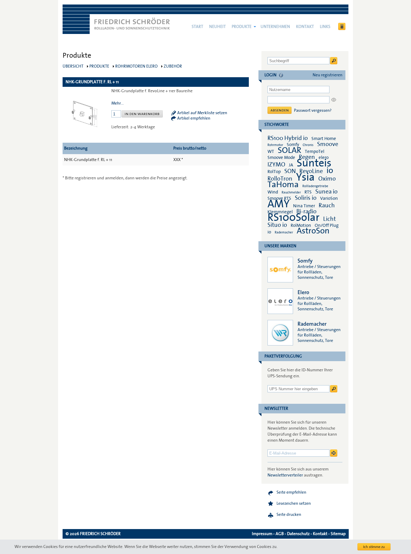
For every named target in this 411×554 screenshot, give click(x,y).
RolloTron (279, 178)
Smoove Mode (281, 157)
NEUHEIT (217, 26)
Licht (329, 219)
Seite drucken (289, 514)
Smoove (327, 144)
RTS (308, 192)
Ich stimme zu (374, 547)
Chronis (308, 145)
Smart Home (323, 138)
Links (325, 26)
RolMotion (301, 225)
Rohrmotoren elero (136, 66)
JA (291, 165)
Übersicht (73, 66)
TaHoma (283, 185)
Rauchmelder (291, 192)
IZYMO (276, 164)
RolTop (274, 171)
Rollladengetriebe (315, 186)
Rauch (327, 205)
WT (270, 151)
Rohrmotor (275, 145)
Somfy (293, 144)
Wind (272, 192)
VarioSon (329, 198)
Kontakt (305, 26)
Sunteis (314, 163)
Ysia (305, 177)
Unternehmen (275, 26)
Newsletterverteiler (285, 475)
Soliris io (306, 198)
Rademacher (284, 232)
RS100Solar (293, 217)
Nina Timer (304, 206)
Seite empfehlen (291, 492)
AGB (280, 533)
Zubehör (173, 66)
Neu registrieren (327, 75)
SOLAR (289, 150)
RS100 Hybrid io (287, 138)
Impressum (262, 533)
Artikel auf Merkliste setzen (202, 113)
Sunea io (326, 191)
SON (290, 171)
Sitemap (338, 533)
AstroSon (313, 231)
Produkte (242, 26)
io (329, 170)
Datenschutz (298, 533)
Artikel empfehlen (193, 118)
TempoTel (314, 151)
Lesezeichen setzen (294, 503)
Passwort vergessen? (313, 110)
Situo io (277, 225)
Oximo (327, 178)
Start (197, 26)
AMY (278, 204)
